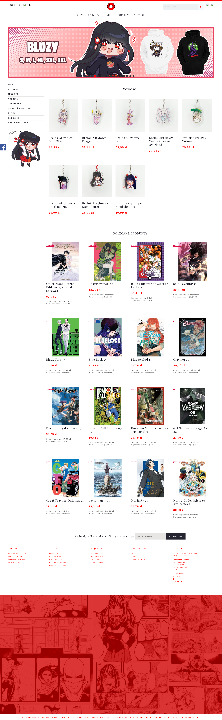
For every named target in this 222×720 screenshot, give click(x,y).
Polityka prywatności (58, 562)
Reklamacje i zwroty (16, 559)
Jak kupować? (55, 553)
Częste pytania (55, 559)
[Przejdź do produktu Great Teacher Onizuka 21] (65, 478)
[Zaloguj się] (207, 5)
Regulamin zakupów (57, 565)
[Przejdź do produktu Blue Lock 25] (108, 337)
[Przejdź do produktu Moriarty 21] (150, 478)
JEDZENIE (13, 94)
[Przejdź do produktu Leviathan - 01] (108, 478)
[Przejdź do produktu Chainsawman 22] (108, 261)
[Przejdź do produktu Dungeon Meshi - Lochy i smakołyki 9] (150, 406)
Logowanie (95, 553)
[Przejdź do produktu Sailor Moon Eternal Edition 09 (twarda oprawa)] (65, 261)
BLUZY (11, 113)
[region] (111, 49)
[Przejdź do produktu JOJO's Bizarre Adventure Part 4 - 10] (150, 261)
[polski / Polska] (25, 8)
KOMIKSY (13, 89)
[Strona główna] (111, 6)
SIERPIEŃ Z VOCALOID (20, 108)
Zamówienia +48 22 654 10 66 (185, 553)
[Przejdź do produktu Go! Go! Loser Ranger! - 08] (192, 406)
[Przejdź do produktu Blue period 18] (150, 337)
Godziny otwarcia (56, 556)
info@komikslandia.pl (182, 556)
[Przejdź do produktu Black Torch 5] (65, 337)
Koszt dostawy (14, 562)
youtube (178, 581)
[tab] (89, 76)
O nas (134, 553)
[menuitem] (79, 14)
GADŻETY (13, 99)
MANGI (11, 84)
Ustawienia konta (97, 562)
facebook (179, 576)
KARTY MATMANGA (18, 122)
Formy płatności (15, 556)
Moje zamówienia (97, 556)
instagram (179, 579)
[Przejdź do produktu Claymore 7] (192, 337)
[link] (111, 49)
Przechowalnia (96, 559)
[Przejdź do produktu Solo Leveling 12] (192, 261)
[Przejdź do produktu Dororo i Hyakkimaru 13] (65, 406)
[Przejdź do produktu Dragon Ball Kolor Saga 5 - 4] (108, 406)
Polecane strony (138, 559)
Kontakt (135, 556)
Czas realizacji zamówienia (19, 553)
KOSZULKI (13, 118)
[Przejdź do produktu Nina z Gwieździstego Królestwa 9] (192, 478)
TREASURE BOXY (17, 103)
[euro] (34, 5)
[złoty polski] (30, 5)
